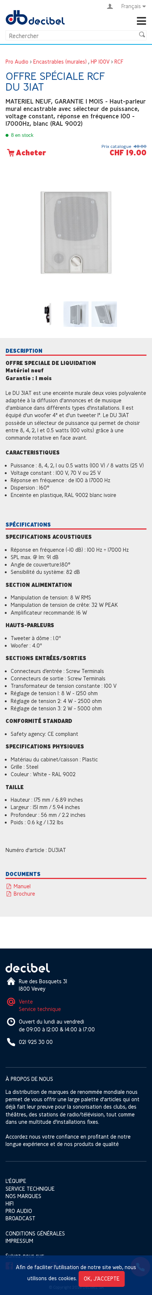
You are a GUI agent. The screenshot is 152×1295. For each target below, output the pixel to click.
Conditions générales (35, 1233)
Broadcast (20, 1218)
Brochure (23, 893)
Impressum (19, 1241)
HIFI (10, 1203)
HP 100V (100, 61)
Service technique (40, 1009)
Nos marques (23, 1196)
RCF (118, 61)
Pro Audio (17, 61)
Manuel (21, 886)
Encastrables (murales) (60, 61)
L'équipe (16, 1181)
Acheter (31, 152)
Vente (26, 1001)
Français (131, 6)
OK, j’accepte (102, 1278)
